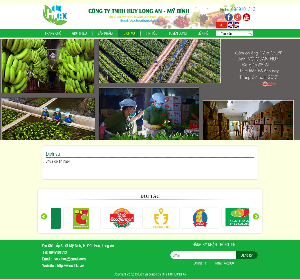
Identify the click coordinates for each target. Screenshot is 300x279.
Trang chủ (53, 33)
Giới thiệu (79, 33)
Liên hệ (203, 33)
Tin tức (151, 33)
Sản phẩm (105, 33)
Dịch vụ (129, 33)
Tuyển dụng (177, 33)
